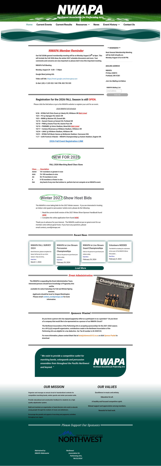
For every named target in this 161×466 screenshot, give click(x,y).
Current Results (64, 24)
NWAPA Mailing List (113, 87)
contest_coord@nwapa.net (50, 227)
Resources (81, 24)
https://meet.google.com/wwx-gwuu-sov (62, 79)
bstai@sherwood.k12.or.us (88, 336)
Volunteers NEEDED (118, 245)
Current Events (44, 24)
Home (29, 24)
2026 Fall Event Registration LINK (66, 141)
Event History (110, 24)
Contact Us (129, 24)
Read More (33, 259)
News (96, 24)
